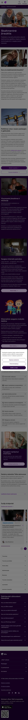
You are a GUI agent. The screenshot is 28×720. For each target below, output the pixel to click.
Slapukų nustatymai (14, 359)
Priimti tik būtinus (14, 363)
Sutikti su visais (14, 367)
